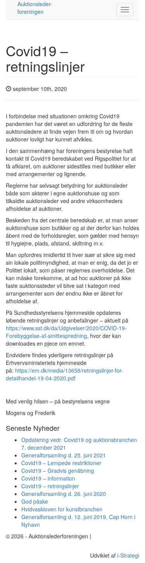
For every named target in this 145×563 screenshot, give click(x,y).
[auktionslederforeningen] (11, 9)
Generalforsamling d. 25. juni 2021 (63, 455)
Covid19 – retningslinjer (50, 486)
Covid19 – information (48, 478)
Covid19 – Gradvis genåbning (57, 470)
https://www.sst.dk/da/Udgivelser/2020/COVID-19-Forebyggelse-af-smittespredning (66, 331)
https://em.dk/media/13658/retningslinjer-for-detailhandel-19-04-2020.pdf (64, 374)
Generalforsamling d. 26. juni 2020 (63, 493)
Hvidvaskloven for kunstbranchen (61, 509)
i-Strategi (128, 555)
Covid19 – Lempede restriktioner (61, 463)
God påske (34, 501)
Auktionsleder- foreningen (34, 7)
